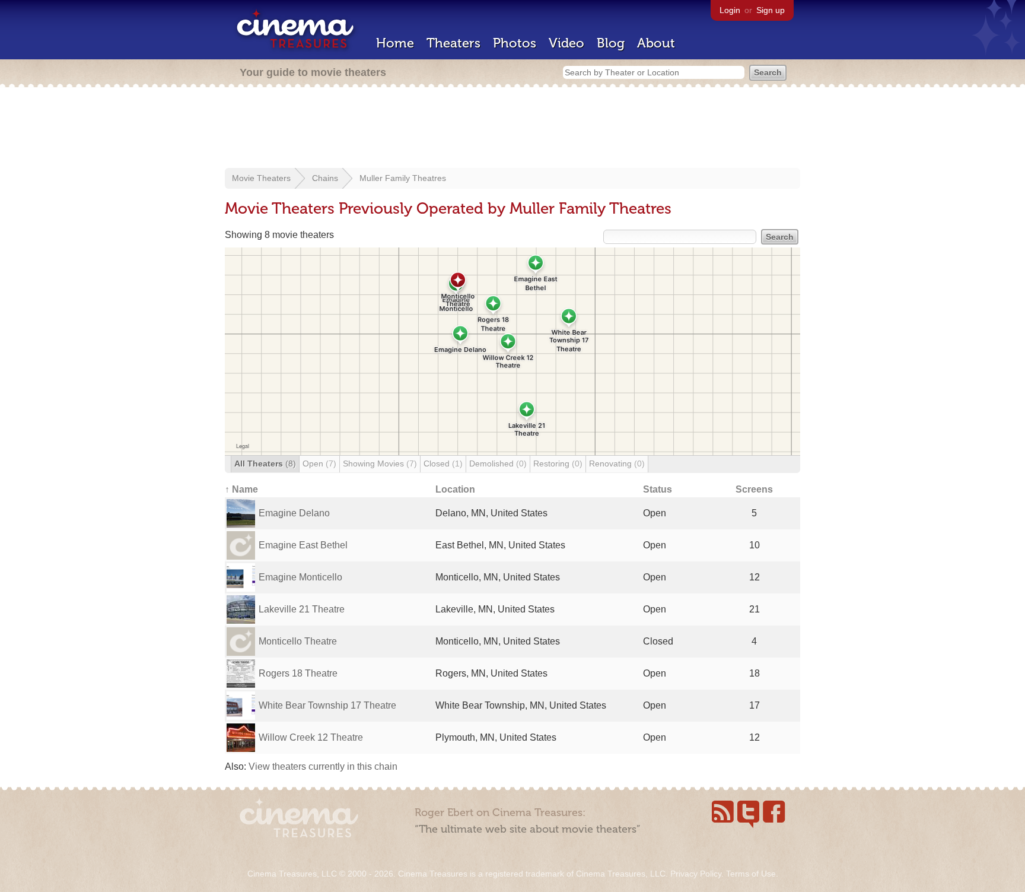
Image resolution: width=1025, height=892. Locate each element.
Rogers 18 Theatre (298, 673)
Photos (514, 43)
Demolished (498, 463)
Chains (325, 178)
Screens (754, 489)
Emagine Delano (294, 513)
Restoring (557, 463)
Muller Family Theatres (402, 178)
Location (455, 489)
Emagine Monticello (300, 577)
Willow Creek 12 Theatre (311, 737)
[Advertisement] (512, 128)
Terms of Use (751, 873)
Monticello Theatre (298, 641)
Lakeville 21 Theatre (302, 609)
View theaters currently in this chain (323, 766)
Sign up (770, 10)
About (656, 43)
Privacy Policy (695, 873)
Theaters (453, 43)
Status (657, 489)
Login (730, 10)
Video (566, 43)
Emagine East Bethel (303, 545)
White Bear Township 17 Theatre (327, 705)
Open (319, 463)
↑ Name (241, 489)
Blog (611, 43)
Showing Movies (380, 463)
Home (395, 43)
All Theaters (265, 463)
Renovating (617, 463)
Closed (443, 463)
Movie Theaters (261, 178)
